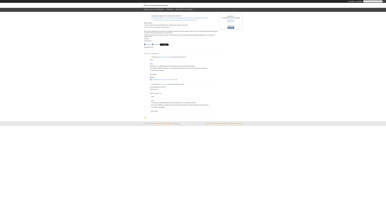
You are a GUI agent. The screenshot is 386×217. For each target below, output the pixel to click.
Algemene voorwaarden (235, 123)
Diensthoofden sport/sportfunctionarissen (197, 18)
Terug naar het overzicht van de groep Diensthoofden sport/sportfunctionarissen (175, 20)
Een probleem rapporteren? (220, 123)
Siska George (175, 18)
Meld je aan (231, 22)
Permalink (151, 57)
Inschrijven (351, 1)
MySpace (148, 44)
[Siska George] (147, 20)
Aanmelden (359, 1)
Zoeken (384, 1)
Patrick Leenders (164, 57)
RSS (145, 118)
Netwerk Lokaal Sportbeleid (164, 123)
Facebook (156, 44)
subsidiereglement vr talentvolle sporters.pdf (162, 79)
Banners (208, 123)
